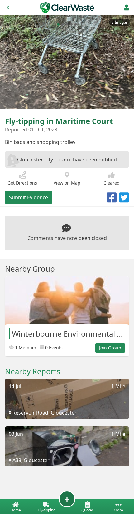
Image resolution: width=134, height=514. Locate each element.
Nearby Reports (32, 371)
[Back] (7, 7)
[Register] (127, 7)
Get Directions (22, 183)
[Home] (67, 7)
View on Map (67, 183)
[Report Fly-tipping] (67, 498)
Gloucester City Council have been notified (67, 159)
